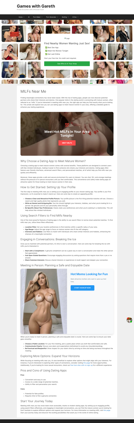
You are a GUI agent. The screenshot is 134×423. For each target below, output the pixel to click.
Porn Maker (37, 17)
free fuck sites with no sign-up (81, 365)
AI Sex (74, 17)
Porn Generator (51, 17)
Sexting (64, 17)
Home (21, 17)
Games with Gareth (36, 6)
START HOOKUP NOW (82, 288)
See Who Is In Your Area (67, 64)
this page (86, 363)
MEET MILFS (67, 143)
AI (28, 17)
